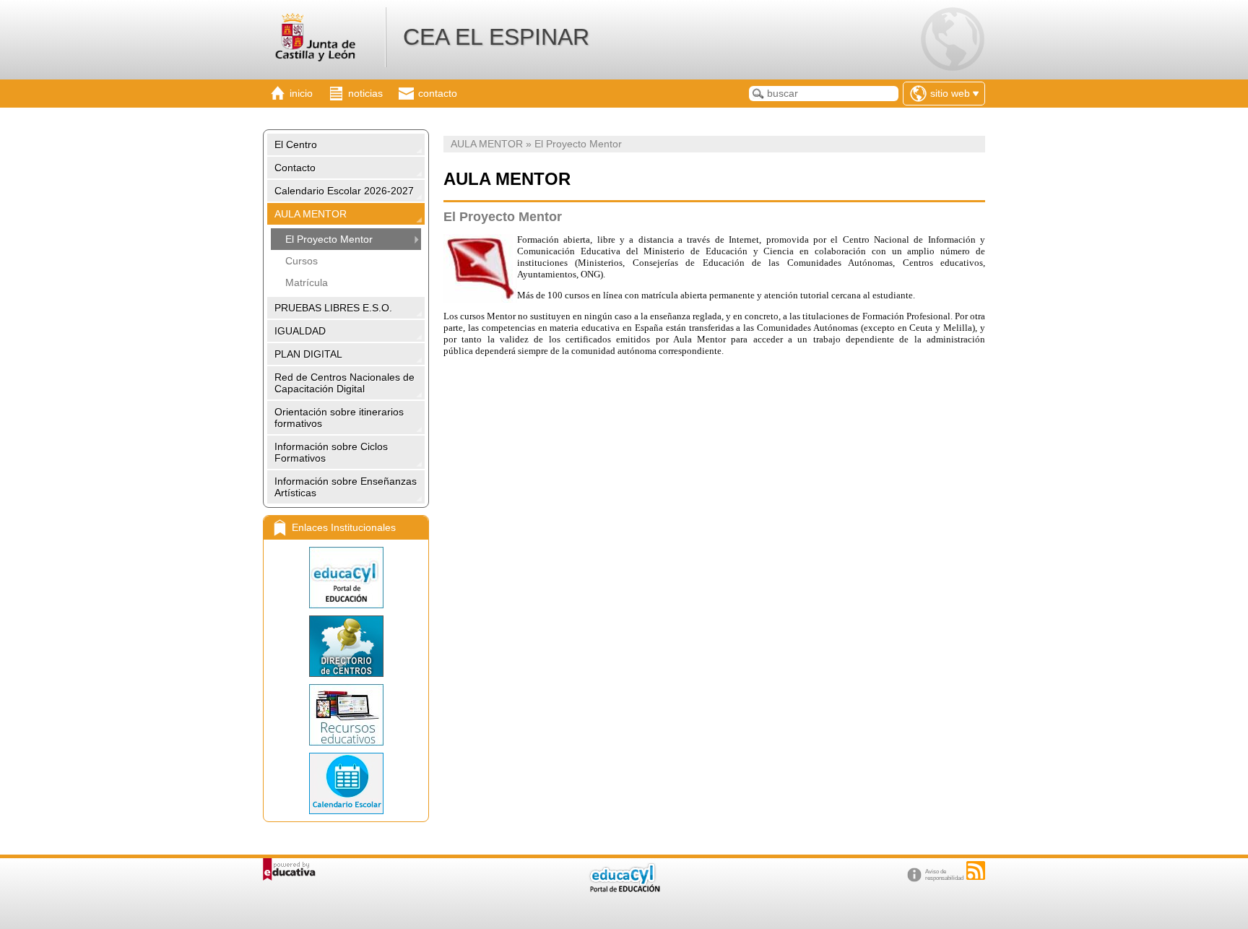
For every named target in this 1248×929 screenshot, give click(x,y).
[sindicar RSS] (975, 870)
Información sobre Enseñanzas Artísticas (345, 486)
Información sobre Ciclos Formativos (331, 452)
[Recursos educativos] (346, 715)
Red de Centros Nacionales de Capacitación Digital (344, 382)
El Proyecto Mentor (329, 239)
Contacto (295, 167)
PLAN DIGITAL (308, 354)
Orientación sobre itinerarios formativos (339, 417)
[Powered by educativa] (289, 869)
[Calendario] (346, 783)
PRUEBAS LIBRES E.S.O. (333, 308)
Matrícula (306, 282)
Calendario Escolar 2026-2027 (344, 190)
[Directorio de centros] (346, 646)
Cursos (301, 261)
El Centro (295, 144)
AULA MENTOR (310, 214)
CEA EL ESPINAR (496, 37)
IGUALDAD (300, 331)
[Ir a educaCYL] (624, 889)
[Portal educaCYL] (346, 577)
